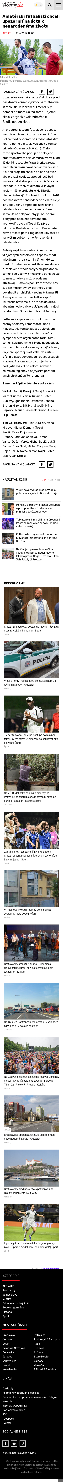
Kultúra (6, 1298)
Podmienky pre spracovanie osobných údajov (29, 1397)
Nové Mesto (9, 1369)
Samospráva (9, 1294)
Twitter (6, 1422)
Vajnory (38, 1361)
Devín (5, 1343)
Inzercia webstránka (14, 1405)
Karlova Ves (9, 1361)
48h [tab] (50, 479)
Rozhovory (8, 1290)
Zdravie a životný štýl (15, 1303)
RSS (4, 1414)
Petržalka (39, 1335)
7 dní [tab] (58, 479)
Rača (37, 1343)
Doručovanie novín (13, 1410)
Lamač (6, 1365)
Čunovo (7, 1339)
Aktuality (8, 1286)
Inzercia (7, 1401)
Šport (6, 33)
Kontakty (7, 1388)
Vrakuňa (39, 1365)
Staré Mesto (41, 1356)
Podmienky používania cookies (20, 1392)
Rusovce (39, 1348)
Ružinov (39, 1352)
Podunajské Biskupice (47, 1339)
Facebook (8, 1418)
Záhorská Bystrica (45, 1369)
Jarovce (7, 1356)
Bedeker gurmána (13, 1307)
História (7, 1311)
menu (58, 5)
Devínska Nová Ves (13, 1348)
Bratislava (8, 1335)
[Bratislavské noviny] (12, 4)
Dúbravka (8, 1352)
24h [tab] (44, 479)
